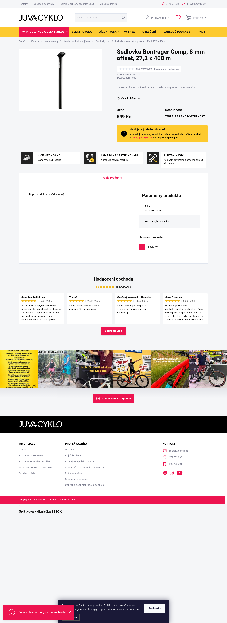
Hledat (123, 17)
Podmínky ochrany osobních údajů (77, 4)
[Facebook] (165, 472)
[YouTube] (179, 472)
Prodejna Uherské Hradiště (35, 461)
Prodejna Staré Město (32, 455)
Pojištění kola (73, 455)
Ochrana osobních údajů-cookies (84, 485)
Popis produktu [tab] (112, 177)
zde (136, 609)
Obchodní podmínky (43, 4)
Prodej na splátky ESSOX (79, 461)
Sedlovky (153, 246)
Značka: (127, 78)
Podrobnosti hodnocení (166, 69)
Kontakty (23, 4)
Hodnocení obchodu (113, 279)
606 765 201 (175, 464)
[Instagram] (171, 472)
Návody (69, 449)
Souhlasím (154, 608)
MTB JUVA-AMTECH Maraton (36, 467)
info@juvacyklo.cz (142, 137)
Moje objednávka (108, 4)
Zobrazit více (113, 330)
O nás (22, 449)
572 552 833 (175, 457)
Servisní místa (27, 473)
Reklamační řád (74, 473)
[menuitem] (44, 32)
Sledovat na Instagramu (116, 398)
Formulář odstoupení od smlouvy (84, 467)
